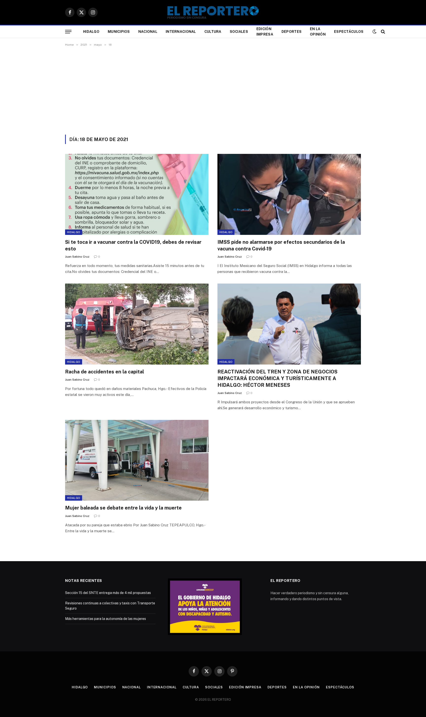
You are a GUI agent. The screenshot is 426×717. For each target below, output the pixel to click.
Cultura (212, 32)
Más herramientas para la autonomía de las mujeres (105, 619)
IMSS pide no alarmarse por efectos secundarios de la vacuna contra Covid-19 (281, 245)
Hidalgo (91, 32)
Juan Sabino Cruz (77, 256)
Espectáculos (348, 32)
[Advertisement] (213, 89)
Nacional (147, 32)
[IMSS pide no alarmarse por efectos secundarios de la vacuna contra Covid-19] (289, 194)
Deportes (292, 32)
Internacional (181, 32)
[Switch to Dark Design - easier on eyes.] (374, 31)
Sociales (239, 32)
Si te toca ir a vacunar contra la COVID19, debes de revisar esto (133, 245)
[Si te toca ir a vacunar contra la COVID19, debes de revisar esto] (137, 194)
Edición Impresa (264, 31)
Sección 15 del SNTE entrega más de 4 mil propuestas (108, 593)
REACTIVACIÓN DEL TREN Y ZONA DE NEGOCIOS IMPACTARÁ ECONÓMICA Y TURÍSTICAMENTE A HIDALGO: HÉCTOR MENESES (277, 378)
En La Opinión (318, 31)
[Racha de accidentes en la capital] (137, 324)
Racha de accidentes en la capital (104, 372)
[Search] (382, 31)
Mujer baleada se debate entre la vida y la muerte (123, 508)
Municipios (119, 32)
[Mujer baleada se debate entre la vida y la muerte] (137, 460)
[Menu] (68, 31)
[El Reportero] (213, 12)
